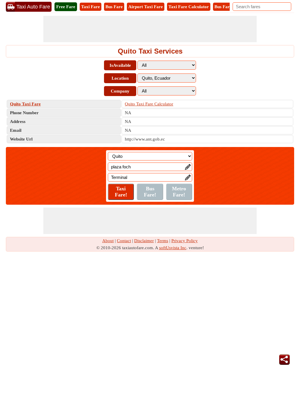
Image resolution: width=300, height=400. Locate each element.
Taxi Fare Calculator (188, 6)
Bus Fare (114, 6)
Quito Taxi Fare (25, 104)
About (108, 240)
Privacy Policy (184, 240)
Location (120, 78)
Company (120, 91)
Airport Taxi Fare (145, 6)
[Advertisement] (150, 29)
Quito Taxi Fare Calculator (149, 104)
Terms (162, 240)
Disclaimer (144, 240)
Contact (124, 240)
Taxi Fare (90, 6)
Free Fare (65, 6)
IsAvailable (120, 65)
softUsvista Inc (172, 247)
